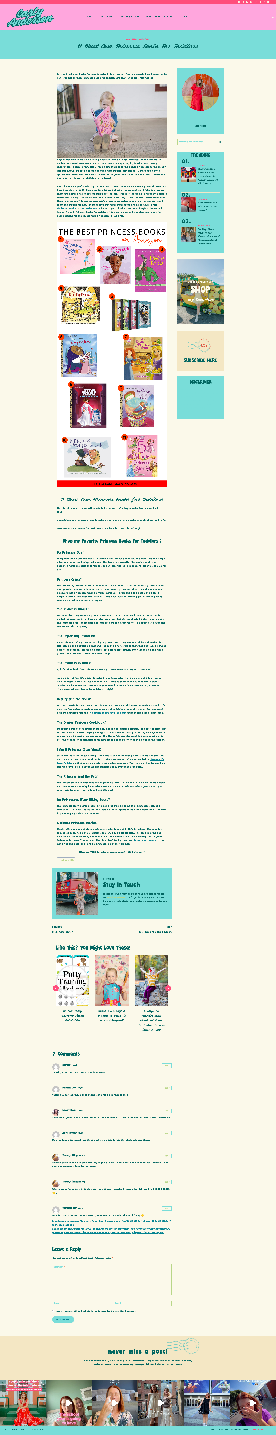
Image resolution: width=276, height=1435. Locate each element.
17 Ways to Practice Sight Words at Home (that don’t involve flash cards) (151, 1021)
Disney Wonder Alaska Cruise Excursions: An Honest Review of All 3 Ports (208, 176)
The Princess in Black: (75, 663)
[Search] (219, 142)
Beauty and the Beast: (74, 699)
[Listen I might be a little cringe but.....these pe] (69, 1403)
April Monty (69, 1133)
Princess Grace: (69, 579)
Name (57, 1303)
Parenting (144, 39)
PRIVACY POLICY (37, 1429)
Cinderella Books (66, 208)
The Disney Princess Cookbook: (82, 722)
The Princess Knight (72, 609)
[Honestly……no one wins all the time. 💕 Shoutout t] (23, 1403)
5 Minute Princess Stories (76, 823)
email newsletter (116, 897)
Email (119, 1303)
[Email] (268, 2)
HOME (89, 17)
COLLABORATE (11, 1429)
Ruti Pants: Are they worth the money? (207, 206)
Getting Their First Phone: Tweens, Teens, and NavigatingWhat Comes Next (208, 236)
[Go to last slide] (56, 988)
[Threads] (243, 2)
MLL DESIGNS (258, 1429)
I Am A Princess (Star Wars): (79, 749)
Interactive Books (90, 208)
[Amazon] (264, 2)
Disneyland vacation (145, 840)
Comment (59, 1267)
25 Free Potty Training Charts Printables (72, 1016)
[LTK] (260, 2)
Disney (201, 165)
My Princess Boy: (71, 552)
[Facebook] (247, 2)
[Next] (168, 988)
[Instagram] (239, 2)
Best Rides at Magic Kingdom (155, 929)
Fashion (202, 199)
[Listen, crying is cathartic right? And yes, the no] (115, 1403)
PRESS (23, 1429)
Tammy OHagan (71, 1155)
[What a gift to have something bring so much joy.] (207, 1403)
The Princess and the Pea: (78, 776)
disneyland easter (62, 929)
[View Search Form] (273, 17)
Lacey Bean (69, 1110)
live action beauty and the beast (107, 713)
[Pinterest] (251, 2)
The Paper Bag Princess (75, 636)
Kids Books (131, 39)
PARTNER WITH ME (130, 17)
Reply (167, 1065)
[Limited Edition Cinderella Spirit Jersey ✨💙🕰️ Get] (253, 1403)
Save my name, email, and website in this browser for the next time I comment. (95, 1311)
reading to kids (66, 860)
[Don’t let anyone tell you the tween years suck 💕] (161, 1403)
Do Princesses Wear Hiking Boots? (83, 800)
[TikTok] (256, 2)
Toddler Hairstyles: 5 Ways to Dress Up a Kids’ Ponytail (112, 1016)
